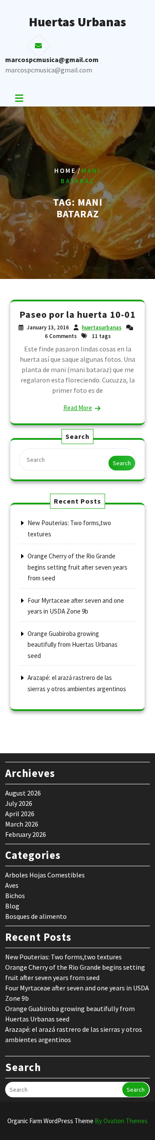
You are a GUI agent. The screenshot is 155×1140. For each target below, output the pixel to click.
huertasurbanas (101, 327)
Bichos (15, 895)
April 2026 (19, 813)
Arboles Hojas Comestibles (45, 875)
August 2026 (23, 793)
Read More (77, 408)
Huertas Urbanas (77, 21)
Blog (12, 906)
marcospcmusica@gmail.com (48, 70)
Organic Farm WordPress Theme (77, 1121)
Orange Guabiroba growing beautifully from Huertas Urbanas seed (73, 645)
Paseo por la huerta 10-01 (77, 314)
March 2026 (21, 824)
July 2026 (18, 803)
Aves (12, 885)
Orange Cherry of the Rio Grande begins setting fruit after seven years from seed (77, 567)
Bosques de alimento (36, 916)
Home (65, 170)
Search (122, 463)
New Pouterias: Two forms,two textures (63, 956)
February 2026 (25, 834)
